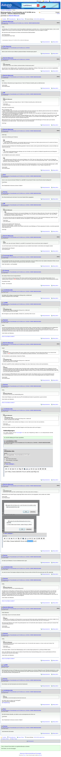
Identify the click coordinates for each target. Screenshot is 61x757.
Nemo (4, 174)
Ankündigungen (9, 10)
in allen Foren (41, 19)
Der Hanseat (6, 270)
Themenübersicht (12, 19)
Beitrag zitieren (55, 41)
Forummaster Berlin (8, 255)
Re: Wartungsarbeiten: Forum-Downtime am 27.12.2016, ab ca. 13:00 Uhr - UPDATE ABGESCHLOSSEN (21, 94)
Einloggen (46, 1)
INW (4, 92)
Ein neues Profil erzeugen (55, 1)
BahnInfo (40, 755)
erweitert (58, 13)
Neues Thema (21, 19)
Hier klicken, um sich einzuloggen (8, 748)
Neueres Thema (5, 738)
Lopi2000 (5, 302)
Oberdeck (5, 320)
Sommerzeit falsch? (5, 666)
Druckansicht (31, 741)
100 (38, 19)
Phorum (24, 755)
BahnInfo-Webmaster (14, 15)
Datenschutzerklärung (30, 753)
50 (35, 19)
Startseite (3, 10)
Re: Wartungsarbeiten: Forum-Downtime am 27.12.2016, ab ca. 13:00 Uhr (15, 47)
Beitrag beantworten (46, 41)
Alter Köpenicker (7, 46)
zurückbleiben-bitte (8, 290)
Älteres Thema (14, 738)
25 (34, 19)
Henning (5, 191)
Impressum (22, 753)
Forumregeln (38, 753)
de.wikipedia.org (5, 702)
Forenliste (4, 19)
